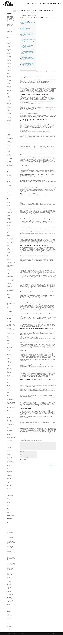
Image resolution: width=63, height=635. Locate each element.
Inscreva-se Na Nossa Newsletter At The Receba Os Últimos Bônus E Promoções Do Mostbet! (27, 52)
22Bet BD (8, 191)
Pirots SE (8, 491)
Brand (7, 267)
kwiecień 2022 (9, 93)
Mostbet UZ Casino (9, 430)
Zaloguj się (8, 624)
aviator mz (8, 216)
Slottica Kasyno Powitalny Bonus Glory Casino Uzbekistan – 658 (10, 568)
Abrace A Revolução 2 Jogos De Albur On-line (28, 54)
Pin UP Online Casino (10, 482)
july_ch (8, 337)
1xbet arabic (8, 152)
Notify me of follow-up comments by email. (27, 459)
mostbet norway (9, 420)
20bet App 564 (9, 185)
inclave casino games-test (11, 329)
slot (7, 526)
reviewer (8, 522)
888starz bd (8, 194)
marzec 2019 (9, 120)
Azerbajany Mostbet (10, 221)
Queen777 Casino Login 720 (11, 511)
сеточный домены (9, 617)
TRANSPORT (44, 3)
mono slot (8, 385)
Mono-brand (8, 386)
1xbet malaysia (9, 174)
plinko (7, 496)
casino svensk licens (10, 286)
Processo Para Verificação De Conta (26, 66)
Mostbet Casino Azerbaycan (11, 407)
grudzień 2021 (9, 99)
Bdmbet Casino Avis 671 (10, 236)
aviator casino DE (9, 211)
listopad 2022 (9, 83)
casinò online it (9, 284)
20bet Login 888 (9, 188)
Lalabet (8, 358)
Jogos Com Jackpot (24, 36)
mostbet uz (8, 428)
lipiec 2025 (8, 47)
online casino (9, 454)
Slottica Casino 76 (9, 547)
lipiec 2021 (8, 106)
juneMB (8, 346)
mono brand (8, 383)
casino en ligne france (10, 279)
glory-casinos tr (9, 322)
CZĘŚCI (27, 3)
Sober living (8, 575)
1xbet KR (8, 172)
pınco (7, 492)
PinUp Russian (9, 488)
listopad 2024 (9, 59)
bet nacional (8, 243)
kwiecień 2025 (9, 52)
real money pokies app (10, 515)
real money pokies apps (10, 516)
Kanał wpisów (9, 626)
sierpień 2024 (9, 63)
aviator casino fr (9, 212)
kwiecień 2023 (9, 76)
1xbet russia (8, 179)
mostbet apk (8, 395)
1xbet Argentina (9, 154)
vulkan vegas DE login (10, 600)
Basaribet (8, 229)
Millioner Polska (9, 379)
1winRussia (8, 148)
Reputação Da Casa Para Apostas (26, 30)
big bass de (8, 249)
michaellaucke (9, 378)
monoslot (8, 392)
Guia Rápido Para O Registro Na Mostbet (27, 50)
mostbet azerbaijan (10, 399)
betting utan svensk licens (11, 248)
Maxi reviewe (9, 375)
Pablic (7, 464)
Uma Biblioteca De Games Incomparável (27, 63)
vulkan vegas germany (10, 601)
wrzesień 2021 (9, 103)
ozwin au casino (9, 460)
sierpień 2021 (9, 104)
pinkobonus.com (9, 485)
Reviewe (8, 521)
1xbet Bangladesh (9, 158)
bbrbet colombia (9, 231)
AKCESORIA (32, 3)
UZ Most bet (8, 590)
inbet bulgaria (9, 328)
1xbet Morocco (9, 175)
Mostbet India (9, 414)
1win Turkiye (9, 145)
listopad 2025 (9, 42)
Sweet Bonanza (9, 581)
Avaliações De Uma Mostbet (25, 28)
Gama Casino (9, 318)
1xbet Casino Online (10, 165)
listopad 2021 (9, 100)
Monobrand (8, 388)
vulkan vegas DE (9, 598)
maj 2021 (8, 109)
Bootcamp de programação (11, 262)
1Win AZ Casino (9, 132)
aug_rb (8, 201)
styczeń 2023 (9, 80)
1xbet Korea (8, 171)
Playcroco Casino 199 (10, 495)
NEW (7, 444)
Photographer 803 (9, 471)
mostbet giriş (9, 408)
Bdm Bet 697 (9, 233)
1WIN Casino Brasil (9, 137)
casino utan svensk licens (10, 287)
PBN (7, 468)
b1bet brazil (8, 225)
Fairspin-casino (9, 314)
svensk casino (9, 580)
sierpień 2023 (9, 70)
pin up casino (9, 478)
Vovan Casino (9, 597)
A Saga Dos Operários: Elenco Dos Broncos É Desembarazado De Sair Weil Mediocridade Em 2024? (28, 26)
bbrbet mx (8, 232)
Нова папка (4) (9, 611)
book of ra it (8, 258)
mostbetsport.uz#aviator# (11, 437)
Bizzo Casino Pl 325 (9, 253)
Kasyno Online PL (9, 348)
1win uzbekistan (9, 147)
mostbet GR (8, 410)
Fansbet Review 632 (10, 315)
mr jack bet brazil (9, 440)
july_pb (8, 341)
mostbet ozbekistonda (10, 423)
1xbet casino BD (9, 162)
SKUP (48, 3)
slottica (8, 531)
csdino (8, 307)
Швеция (8, 621)
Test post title (9, 14)
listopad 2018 (9, 123)
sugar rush (8, 577)
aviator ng (8, 218)
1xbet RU (8, 178)
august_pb (8, 205)
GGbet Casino (9, 321)
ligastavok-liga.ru (9, 368)
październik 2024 (9, 60)
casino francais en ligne (10, 280)
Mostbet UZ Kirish (9, 431)
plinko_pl (8, 505)
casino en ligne (9, 274)
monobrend (8, 389)
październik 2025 (9, 43)
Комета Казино (9, 605)
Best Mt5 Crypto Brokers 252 (11, 241)
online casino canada (10, 457)
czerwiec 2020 (9, 114)
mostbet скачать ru (9, 434)
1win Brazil (8, 135)
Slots (7, 528)
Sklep (58, 3)
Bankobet (8, 228)
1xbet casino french (10, 164)
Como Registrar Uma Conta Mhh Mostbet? (27, 64)
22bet (7, 189)
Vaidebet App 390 (9, 591)
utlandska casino (9, 588)
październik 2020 (9, 110)
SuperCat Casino (9, 578)
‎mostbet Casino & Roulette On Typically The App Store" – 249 (11, 403)
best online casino (9, 242)
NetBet (8, 443)
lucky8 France (9, 371)
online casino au (9, 455)
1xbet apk (8, 151)
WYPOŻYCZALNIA (38, 3)
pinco (7, 484)
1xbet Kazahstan (9, 169)
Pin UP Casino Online (10, 481)
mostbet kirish (9, 418)
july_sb (8, 344)
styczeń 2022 (9, 97)
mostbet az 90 (9, 396)
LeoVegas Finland (9, 361)
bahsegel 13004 (9, 226)
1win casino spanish (10, 138)
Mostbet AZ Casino (9, 398)
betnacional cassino (10, 246)
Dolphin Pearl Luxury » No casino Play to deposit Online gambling (11, 29)
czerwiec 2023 (9, 73)
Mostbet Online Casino (10, 421)
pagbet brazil (9, 465)
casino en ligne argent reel (11, 276)
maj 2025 (8, 50)
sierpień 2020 (9, 113)
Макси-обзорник (9, 607)
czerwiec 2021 (9, 107)
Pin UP (8, 472)
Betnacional (8, 245)
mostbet (51, 99)
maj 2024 (8, 67)
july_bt (8, 336)
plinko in (8, 498)
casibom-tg (8, 272)
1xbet (7, 149)
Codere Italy (8, 297)
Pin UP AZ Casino (9, 474)
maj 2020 (8, 116)
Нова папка (8, 610)
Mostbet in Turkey (9, 413)
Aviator (8, 208)
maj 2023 (8, 74)
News (7, 451)
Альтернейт (8, 604)
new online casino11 (10, 450)
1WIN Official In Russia (10, 142)
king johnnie (8, 350)
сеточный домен (9, 615)
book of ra (8, 256)
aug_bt (8, 196)
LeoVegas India (9, 362)
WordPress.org (9, 629)
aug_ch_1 (8, 198)
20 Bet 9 (8, 184)
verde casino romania (10, 595)
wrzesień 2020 (9, 111)
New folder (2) (9, 447)
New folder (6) (9, 448)
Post (7, 506)
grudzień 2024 (9, 57)
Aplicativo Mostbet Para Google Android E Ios (28, 62)
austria (8, 206)
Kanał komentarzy (9, 627)
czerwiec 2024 (9, 66)
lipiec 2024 (8, 64)
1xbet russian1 (9, 182)
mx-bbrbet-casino (9, 441)
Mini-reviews (9, 382)
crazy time (8, 306)
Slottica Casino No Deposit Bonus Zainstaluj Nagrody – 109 (11, 558)
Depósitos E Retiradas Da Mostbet (26, 57)
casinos (8, 294)
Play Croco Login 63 (10, 494)
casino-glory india (9, 293)
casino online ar (9, 283)
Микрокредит (9, 608)
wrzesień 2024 (9, 62)
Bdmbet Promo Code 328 (10, 238)
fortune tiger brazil (9, 317)
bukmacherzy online (10, 269)
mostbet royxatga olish (10, 424)
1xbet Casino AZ (9, 161)
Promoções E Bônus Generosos (26, 68)
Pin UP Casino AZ (9, 479)
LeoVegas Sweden (9, 365)
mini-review (8, 381)
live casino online (9, 369)
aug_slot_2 (8, 202)
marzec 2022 (9, 94)
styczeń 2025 (9, 56)
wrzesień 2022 (9, 86)
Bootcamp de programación (11, 263)
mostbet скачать (9, 433)
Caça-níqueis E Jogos (24, 29)
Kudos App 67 (9, 354)
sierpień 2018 (9, 124)
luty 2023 (8, 79)
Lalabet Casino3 (9, 359)
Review (8, 519)
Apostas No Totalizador (24, 56)
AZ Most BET (8, 219)
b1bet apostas (9, 222)
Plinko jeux (8, 502)
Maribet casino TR (9, 372)
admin (26, 12)
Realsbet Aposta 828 (10, 518)
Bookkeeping (9, 259)
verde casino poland (10, 594)
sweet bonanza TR (9, 584)
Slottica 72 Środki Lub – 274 (11, 537)
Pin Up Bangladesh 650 (10, 475)
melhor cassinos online (10, 376)
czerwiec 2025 (9, 49)
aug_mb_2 (8, 199)
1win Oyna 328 (9, 144)
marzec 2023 (9, 77)
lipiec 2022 (8, 89)
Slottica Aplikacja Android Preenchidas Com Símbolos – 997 (11, 542)
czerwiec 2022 (9, 90)
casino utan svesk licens (10, 289)
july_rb (8, 343)
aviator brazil (9, 209)
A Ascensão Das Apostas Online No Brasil (27, 48)
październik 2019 (9, 117)
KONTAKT (54, 3)
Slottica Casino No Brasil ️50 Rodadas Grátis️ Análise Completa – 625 (11, 550)
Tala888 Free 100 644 (10, 585)
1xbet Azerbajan (9, 155)
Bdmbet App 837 (9, 235)
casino (8, 273)
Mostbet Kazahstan (10, 417)
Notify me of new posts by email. (26, 462)
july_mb (8, 340)
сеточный (8, 614)
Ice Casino (8, 326)
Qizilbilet (8, 509)
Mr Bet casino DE (9, 438)
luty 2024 (8, 69)
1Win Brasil (8, 134)
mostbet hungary (9, 411)
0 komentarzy (39, 12)
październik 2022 (9, 84)
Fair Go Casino (9, 312)
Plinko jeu (8, 499)
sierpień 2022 (9, 87)
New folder (8, 445)
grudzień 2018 (9, 121)
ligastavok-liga (9, 366)
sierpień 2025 (9, 46)
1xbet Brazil (8, 159)
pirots (7, 489)
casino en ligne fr (9, 277)
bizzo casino (8, 252)
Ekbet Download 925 (10, 311)
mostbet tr (8, 427)
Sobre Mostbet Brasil (24, 47)
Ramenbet (8, 512)
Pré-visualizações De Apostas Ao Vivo (26, 60)
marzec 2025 (9, 53)
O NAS (51, 3)
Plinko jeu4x (8, 501)
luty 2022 (8, 96)
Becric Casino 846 (9, 239)
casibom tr (8, 270)
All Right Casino (9, 195)
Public (7, 508)
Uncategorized (34, 12)
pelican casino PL (9, 469)
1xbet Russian (9, 181)
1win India (8, 141)
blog (7, 255)
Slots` (7, 529)
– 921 (7, 128)
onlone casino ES (9, 458)
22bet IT (8, 192)
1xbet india (8, 168)
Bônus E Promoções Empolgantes (26, 65)
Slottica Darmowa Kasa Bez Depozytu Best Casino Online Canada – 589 (11, 564)
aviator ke (8, 215)
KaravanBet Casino (9, 347)
